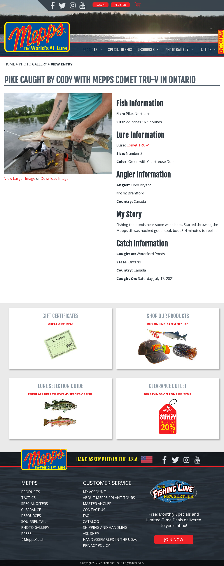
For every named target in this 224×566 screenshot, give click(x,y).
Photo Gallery (176, 49)
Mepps (29, 482)
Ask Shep (91, 533)
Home (9, 64)
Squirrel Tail (33, 521)
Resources (146, 49)
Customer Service (107, 482)
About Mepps (95, 497)
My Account (94, 491)
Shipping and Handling (105, 527)
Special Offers (120, 49)
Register (120, 5)
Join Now (173, 539)
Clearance (31, 509)
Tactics (205, 49)
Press (26, 533)
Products (89, 49)
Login (100, 5)
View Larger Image (19, 178)
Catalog (91, 521)
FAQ (86, 515)
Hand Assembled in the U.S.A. (110, 539)
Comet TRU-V (138, 145)
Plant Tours (123, 497)
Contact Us (94, 509)
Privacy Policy (96, 545)
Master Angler (97, 503)
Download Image (54, 178)
